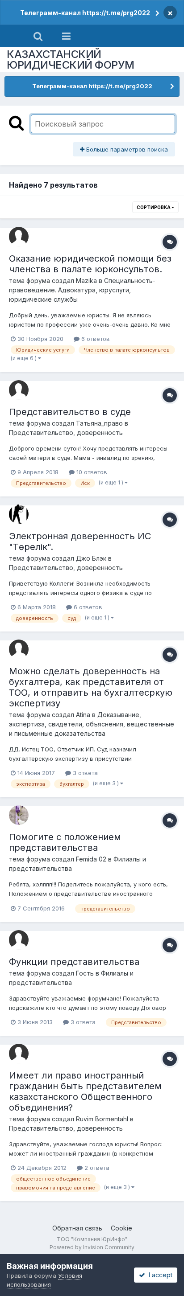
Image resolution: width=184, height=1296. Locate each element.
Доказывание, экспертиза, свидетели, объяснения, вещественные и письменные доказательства (91, 724)
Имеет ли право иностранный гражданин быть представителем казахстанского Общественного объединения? (85, 1091)
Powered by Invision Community (92, 1247)
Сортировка (154, 207)
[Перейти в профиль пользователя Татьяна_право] (19, 390)
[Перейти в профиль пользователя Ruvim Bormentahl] (19, 1053)
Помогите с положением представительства (65, 842)
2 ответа (96, 1167)
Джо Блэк (91, 558)
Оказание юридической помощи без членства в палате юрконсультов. (90, 264)
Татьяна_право (99, 423)
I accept (158, 1275)
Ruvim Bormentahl (102, 1119)
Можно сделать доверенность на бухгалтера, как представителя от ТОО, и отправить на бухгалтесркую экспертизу (90, 687)
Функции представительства (74, 961)
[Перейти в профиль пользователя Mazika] (19, 236)
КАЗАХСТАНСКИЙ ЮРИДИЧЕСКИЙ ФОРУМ (70, 59)
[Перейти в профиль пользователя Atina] (19, 649)
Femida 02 (91, 859)
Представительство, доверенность (66, 432)
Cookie (121, 1228)
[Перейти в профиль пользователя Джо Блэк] (19, 514)
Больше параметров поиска (126, 149)
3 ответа (84, 772)
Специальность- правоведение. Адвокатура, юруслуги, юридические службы (82, 290)
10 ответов (91, 472)
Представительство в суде (70, 411)
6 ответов (94, 338)
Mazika (86, 280)
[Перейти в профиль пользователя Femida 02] (19, 815)
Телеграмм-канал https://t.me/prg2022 (85, 12)
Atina (83, 714)
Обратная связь (77, 1228)
